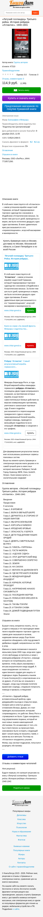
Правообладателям (10, 71)
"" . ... (18, 257)
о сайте (16, 909)
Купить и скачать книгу (21, 98)
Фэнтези (21, 840)
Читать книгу (23, 90)
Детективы (21, 815)
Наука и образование (21, 832)
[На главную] (21, 4)
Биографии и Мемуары (18, 120)
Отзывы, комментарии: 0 (13, 79)
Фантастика (21, 836)
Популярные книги (21, 850)
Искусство (21, 823)
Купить (30, 310)
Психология (21, 827)
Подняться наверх (21, 788)
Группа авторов (21, 62)
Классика (21, 819)
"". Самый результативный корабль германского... (17, 364)
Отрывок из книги (10, 154)
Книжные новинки (22, 846)
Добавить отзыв (15, 756)
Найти (35, 13)
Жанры (21, 854)
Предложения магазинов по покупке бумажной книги (21, 107)
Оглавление (7, 150)
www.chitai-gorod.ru (12, 310)
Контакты (21, 863)
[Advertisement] (21, 181)
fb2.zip (37, 142)
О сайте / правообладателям (21, 867)
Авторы (21, 859)
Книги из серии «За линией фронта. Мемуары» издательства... (20, 327)
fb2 (31, 142)
